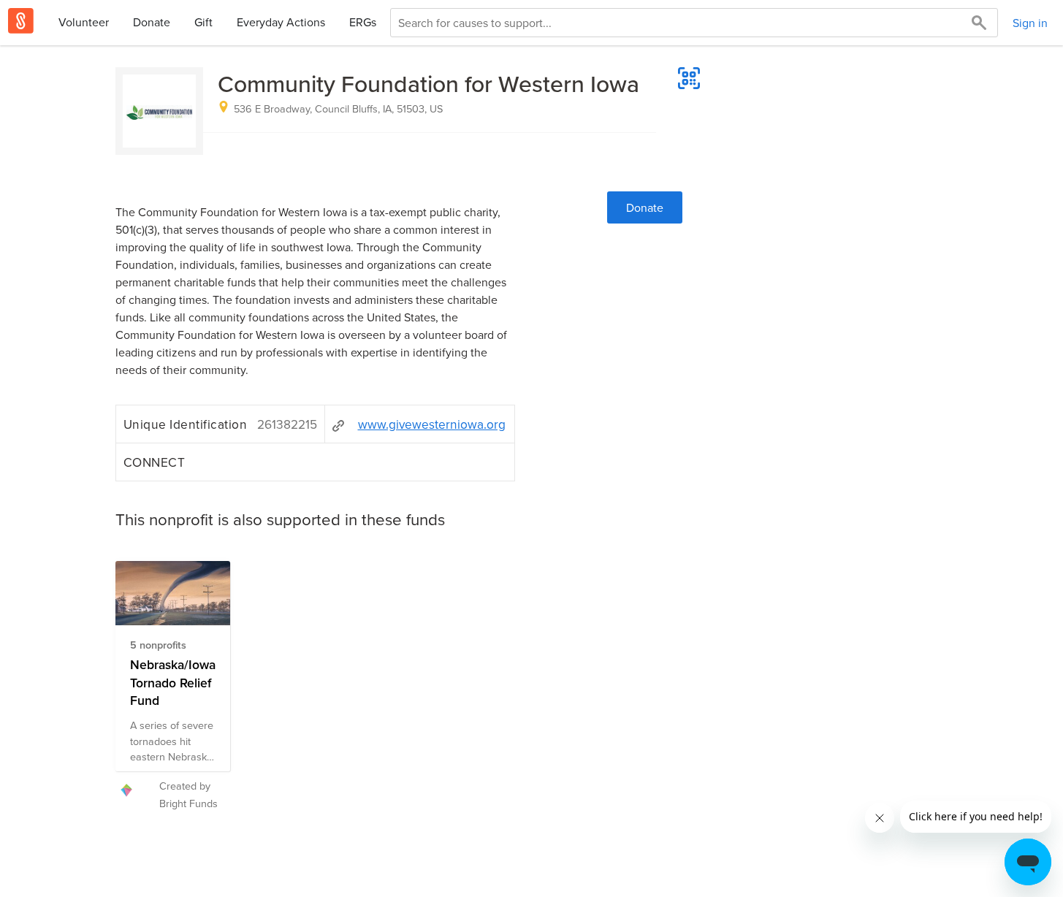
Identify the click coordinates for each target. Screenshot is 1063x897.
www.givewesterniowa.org (432, 424)
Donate (151, 22)
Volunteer (83, 22)
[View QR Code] (689, 78)
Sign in (1030, 23)
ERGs (362, 22)
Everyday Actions (281, 22)
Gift (203, 22)
